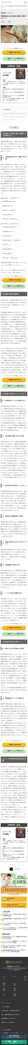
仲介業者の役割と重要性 (9, 119)
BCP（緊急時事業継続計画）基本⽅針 (10, 1014)
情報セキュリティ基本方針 (7, 1022)
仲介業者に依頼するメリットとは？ (11, 122)
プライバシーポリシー (6, 1002)
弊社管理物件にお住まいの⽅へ (8, 1018)
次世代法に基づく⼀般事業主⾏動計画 (10, 1010)
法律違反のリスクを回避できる (13, 124)
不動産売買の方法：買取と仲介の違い (14, 116)
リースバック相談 (14, 1032)
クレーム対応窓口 (5, 1006)
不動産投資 (5, 1032)
